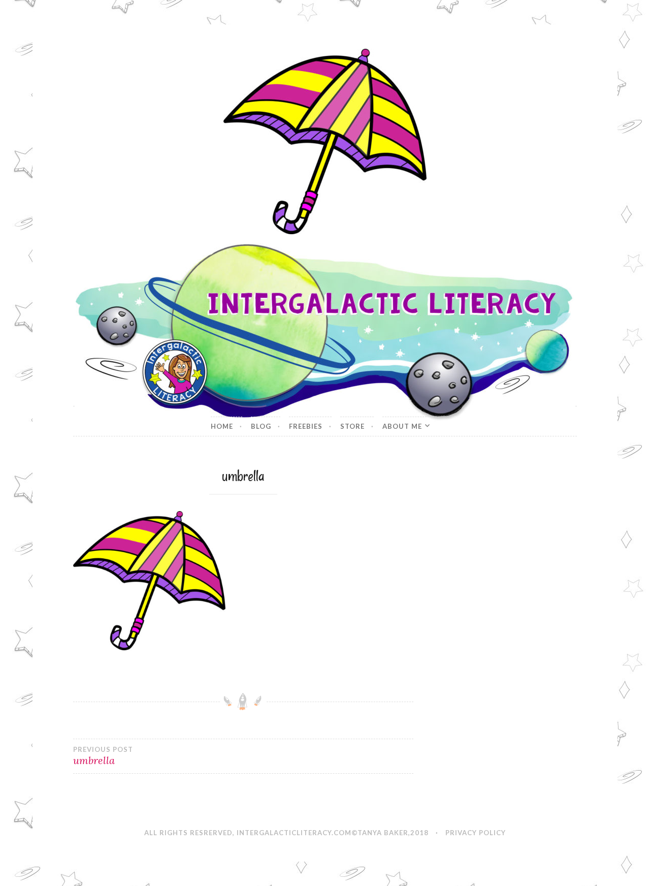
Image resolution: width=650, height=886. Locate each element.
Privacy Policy (475, 833)
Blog (261, 426)
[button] (325, 141)
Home (222, 426)
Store (352, 426)
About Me (402, 426)
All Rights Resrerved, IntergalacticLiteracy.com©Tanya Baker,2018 (286, 833)
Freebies (305, 426)
